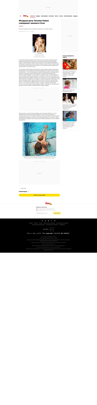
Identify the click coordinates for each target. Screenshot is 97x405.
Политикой (40, 210)
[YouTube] (54, 220)
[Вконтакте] (48, 220)
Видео (38, 16)
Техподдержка (62, 224)
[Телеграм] (45, 220)
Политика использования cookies (38, 224)
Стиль (61, 16)
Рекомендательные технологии (52, 224)
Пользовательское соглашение (62, 223)
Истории (51, 16)
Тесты (56, 16)
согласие (40, 208)
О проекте (31, 223)
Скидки (75, 16)
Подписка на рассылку (41, 207)
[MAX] (42, 220)
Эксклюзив (44, 16)
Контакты (36, 223)
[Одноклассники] (51, 220)
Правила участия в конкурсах (49, 223)
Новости (32, 16)
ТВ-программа (68, 16)
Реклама (40, 223)
